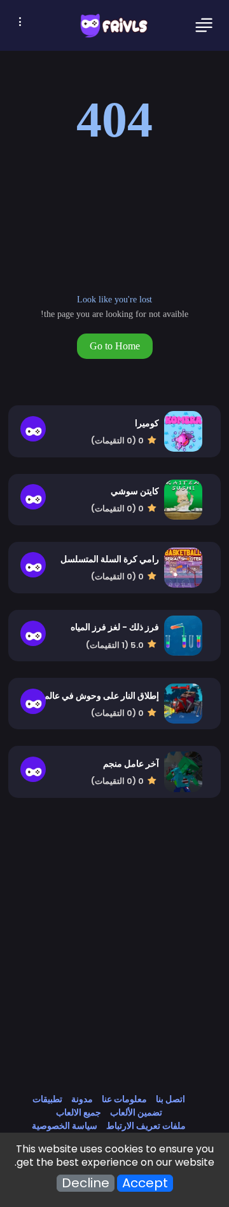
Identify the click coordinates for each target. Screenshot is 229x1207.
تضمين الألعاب (136, 1112)
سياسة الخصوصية (64, 1125)
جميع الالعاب (78, 1112)
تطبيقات (47, 1099)
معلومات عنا (124, 1099)
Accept (145, 1183)
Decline (85, 1183)
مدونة (82, 1099)
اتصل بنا (170, 1099)
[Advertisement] (114, 958)
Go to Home (115, 346)
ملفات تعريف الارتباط (146, 1125)
